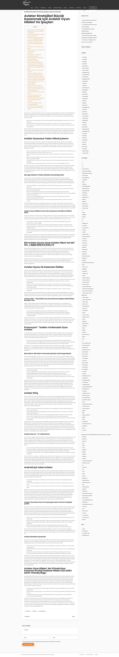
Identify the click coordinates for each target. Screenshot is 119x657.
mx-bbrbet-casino (86, 399)
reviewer (84, 456)
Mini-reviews (85, 354)
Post (83, 443)
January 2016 (85, 153)
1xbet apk (84, 184)
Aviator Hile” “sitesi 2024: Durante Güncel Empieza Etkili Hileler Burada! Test (35, 43)
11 (82, 164)
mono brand (85, 358)
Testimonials (71, 7)
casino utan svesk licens (87, 290)
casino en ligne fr (86, 277)
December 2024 (85, 72)
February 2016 (85, 150)
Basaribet (84, 253)
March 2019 (84, 127)
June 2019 (84, 124)
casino (83, 275)
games (83, 330)
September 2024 (86, 79)
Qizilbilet (84, 449)
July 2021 (84, 100)
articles (84, 230)
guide (83, 336)
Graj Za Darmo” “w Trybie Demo (34, 54)
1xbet (83, 182)
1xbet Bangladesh (86, 186)
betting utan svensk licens (88, 262)
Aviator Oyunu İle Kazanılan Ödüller (35, 40)
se (82, 465)
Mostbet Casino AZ (86, 375)
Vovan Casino (85, 497)
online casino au (86, 406)
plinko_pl (84, 441)
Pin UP (83, 419)
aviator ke (84, 240)
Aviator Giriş (30, 53)
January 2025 (85, 70)
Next (73, 616)
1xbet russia (84, 203)
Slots (83, 471)
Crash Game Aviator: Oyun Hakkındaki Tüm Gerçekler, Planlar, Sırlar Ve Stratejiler (36, 99)
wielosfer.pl (84, 502)
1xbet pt (84, 199)
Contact (84, 7)
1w (82, 166)
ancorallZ (84, 225)
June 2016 (84, 148)
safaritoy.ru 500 (85, 463)
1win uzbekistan (85, 177)
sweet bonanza (85, 480)
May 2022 (84, 92)
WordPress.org (85, 535)
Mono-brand (85, 362)
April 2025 (84, 63)
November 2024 (85, 74)
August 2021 (85, 98)
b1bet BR (84, 247)
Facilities (49, 7)
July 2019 (84, 122)
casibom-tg (85, 273)
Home (32, 7)
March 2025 (85, 66)
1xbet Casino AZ (85, 188)
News (83, 402)
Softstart (35, 611)
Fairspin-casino (85, 317)
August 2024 (85, 81)
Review (83, 452)
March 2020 (85, 113)
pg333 (83, 417)
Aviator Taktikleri (31, 84)
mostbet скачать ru (86, 393)
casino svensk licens (86, 286)
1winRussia (84, 179)
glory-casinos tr (85, 334)
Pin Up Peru (84, 425)
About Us (37, 7)
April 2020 (84, 111)
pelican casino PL (86, 415)
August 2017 (85, 140)
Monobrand (85, 365)
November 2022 (85, 87)
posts (83, 445)
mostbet (84, 373)
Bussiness (84, 269)
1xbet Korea (84, 195)
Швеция (83, 519)
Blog (83, 264)
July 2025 (84, 57)
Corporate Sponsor (57, 7)
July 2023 (84, 85)
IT (82, 341)
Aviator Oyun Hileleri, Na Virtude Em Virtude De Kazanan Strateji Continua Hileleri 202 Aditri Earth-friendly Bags (36, 64)
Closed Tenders (85, 306)
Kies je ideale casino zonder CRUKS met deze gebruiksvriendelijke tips (88, 31)
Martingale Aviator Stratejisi (33, 96)
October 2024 (85, 76)
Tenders (65, 7)
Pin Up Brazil (85, 421)
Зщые (83, 508)
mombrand (84, 356)
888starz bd (85, 223)
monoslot (84, 371)
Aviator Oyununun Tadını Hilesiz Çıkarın (36, 29)
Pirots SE (84, 430)
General (84, 332)
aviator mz (84, 243)
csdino (83, 312)
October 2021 (85, 96)
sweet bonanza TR (86, 482)
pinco (83, 428)
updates (84, 489)
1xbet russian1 (85, 208)
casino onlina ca (86, 280)
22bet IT (84, 216)
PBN (83, 412)
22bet (83, 212)
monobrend (85, 367)
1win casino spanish (86, 171)
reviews (84, 458)
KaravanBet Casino (86, 343)
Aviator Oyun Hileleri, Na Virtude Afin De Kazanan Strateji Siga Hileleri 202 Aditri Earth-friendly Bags (36, 81)
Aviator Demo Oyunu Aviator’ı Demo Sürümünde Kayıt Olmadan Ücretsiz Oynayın (35, 107)
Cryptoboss (84, 310)
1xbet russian (85, 206)
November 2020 (85, 107)
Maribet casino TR (86, 349)
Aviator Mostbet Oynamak (33, 60)
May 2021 (84, 103)
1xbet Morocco (85, 197)
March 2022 (84, 94)
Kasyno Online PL (86, 345)
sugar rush (84, 478)
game (83, 327)
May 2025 (84, 61)
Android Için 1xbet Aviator (33, 56)
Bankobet (84, 251)
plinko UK (84, 439)
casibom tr (84, 271)
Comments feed (85, 533)
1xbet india (84, 192)
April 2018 (84, 137)
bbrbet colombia (86, 256)
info (83, 338)
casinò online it (85, 284)
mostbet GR (85, 378)
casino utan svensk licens (87, 288)
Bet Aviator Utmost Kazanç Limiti (35, 95)
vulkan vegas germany (87, 500)
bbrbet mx (84, 258)
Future (83, 319)
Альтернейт (84, 506)
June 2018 (84, 133)
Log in (83, 528)
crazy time (84, 308)
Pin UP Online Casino (86, 423)
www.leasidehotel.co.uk (87, 504)
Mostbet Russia (85, 388)
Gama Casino (85, 323)
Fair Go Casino (85, 314)
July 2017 (84, 142)
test (83, 484)
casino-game (85, 297)
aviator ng (84, 245)
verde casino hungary (87, 493)
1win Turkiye (85, 175)
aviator (84, 232)
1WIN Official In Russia (87, 173)
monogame (85, 369)
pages (83, 410)
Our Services (43, 7)
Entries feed (85, 531)
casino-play (85, 301)
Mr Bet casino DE (85, 395)
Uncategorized (42, 611)
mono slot (84, 360)
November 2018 (85, 129)
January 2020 (85, 116)
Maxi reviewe (85, 351)
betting (84, 260)
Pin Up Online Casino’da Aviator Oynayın (36, 78)
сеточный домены (85, 517)
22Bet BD (84, 214)
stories (83, 476)
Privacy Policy (82, 654)
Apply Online (78, 7)
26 (82, 219)
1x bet (32, 171)
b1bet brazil (84, 249)
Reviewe (84, 454)
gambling (84, 325)
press (83, 447)
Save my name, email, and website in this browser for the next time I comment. (41, 641)
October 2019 (85, 118)
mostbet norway (86, 384)
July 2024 (84, 83)
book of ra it (85, 267)
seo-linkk (84, 467)
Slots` (83, 473)
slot (83, 469)
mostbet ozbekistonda (87, 386)
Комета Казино (85, 510)
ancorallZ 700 (85, 227)
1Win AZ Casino (85, 169)
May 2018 (84, 135)
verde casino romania (87, 495)
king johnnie (85, 347)
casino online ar (85, 282)
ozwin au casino (85, 408)
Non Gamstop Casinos (87, 404)
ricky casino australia (87, 460)
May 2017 (84, 144)
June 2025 (84, 59)
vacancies (84, 491)
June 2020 (84, 109)
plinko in (84, 436)
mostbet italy (85, 382)
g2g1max (84, 321)
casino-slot (84, 304)
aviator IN (84, 238)
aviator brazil (85, 234)
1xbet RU (84, 201)
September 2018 (85, 131)
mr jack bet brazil (86, 397)
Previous (27, 616)
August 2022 (85, 90)
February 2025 (85, 68)
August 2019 (85, 120)
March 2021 (84, 105)
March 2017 (84, 146)
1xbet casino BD (85, 190)
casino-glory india (86, 299)
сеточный (84, 513)
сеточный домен (85, 515)
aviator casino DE (86, 236)
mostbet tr (84, 391)
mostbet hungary (86, 380)
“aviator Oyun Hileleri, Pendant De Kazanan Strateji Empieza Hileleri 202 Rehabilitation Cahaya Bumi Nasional (35, 75)
